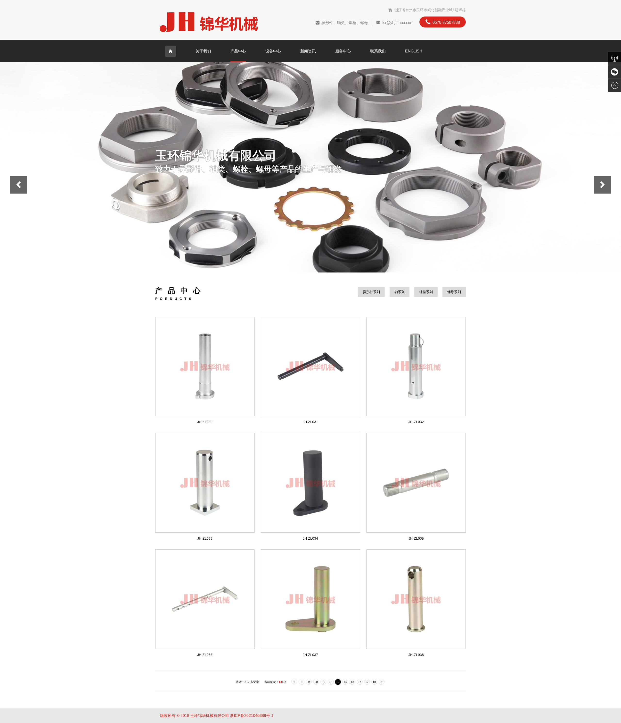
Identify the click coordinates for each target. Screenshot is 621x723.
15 (352, 682)
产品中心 (238, 51)
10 (316, 682)
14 (345, 682)
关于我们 (203, 51)
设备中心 (273, 51)
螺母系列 (454, 292)
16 (359, 682)
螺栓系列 (426, 292)
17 (367, 682)
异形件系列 (371, 292)
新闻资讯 (308, 51)
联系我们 (378, 51)
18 (374, 682)
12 (330, 682)
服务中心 (343, 51)
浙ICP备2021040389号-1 (251, 716)
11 (323, 682)
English (413, 51)
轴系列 (399, 292)
